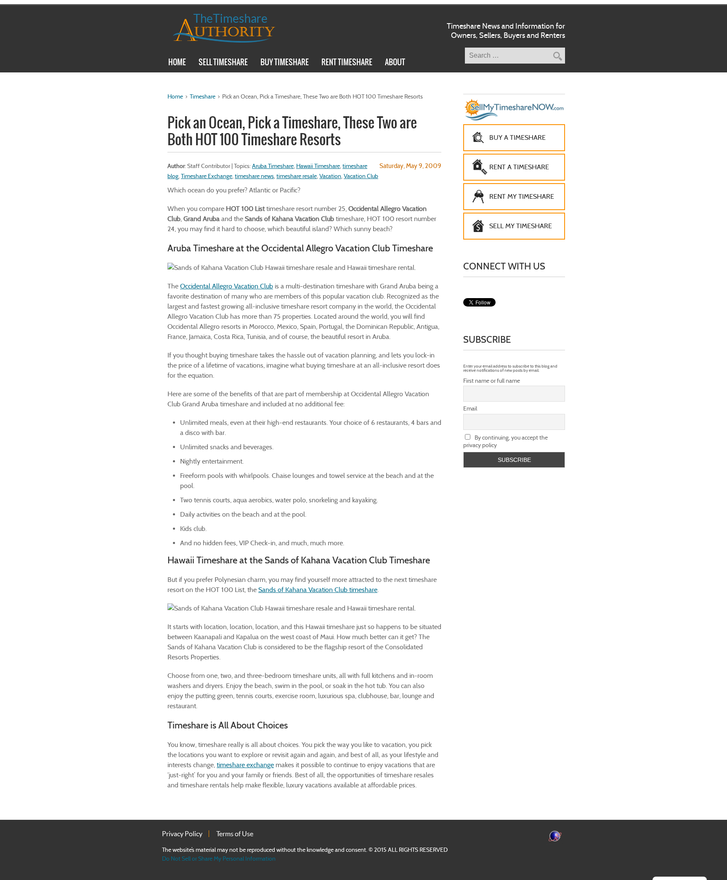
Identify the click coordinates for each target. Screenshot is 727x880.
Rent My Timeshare (521, 196)
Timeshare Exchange (206, 176)
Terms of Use (234, 833)
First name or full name (491, 380)
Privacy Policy (182, 833)
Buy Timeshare (284, 63)
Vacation (330, 176)
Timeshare (202, 96)
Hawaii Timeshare (318, 166)
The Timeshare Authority (218, 26)
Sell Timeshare (223, 63)
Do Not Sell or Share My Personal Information (219, 858)
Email (470, 408)
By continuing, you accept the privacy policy (505, 441)
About (395, 63)
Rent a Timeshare (519, 167)
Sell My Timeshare (520, 226)
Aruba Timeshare (273, 166)
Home (177, 63)
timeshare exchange (245, 765)
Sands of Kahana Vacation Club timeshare (317, 590)
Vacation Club (361, 176)
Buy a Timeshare (517, 137)
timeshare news (254, 176)
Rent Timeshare (346, 63)
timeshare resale (296, 176)
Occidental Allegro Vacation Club (226, 286)
